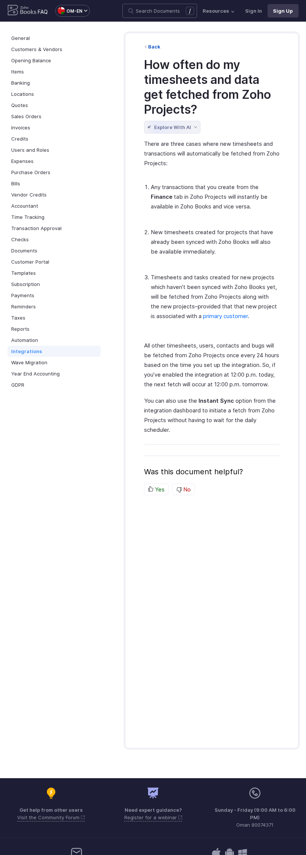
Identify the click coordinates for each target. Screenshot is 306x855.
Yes (159, 489)
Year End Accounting (35, 374)
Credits (19, 139)
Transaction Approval (36, 228)
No (186, 489)
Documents (24, 251)
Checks (20, 239)
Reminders (23, 306)
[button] (69, 11)
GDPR (17, 385)
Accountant (24, 206)
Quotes (19, 105)
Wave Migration (29, 362)
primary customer (225, 316)
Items (17, 72)
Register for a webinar (151, 817)
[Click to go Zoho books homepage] (22, 11)
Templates (23, 273)
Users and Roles (30, 150)
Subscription (25, 284)
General (20, 38)
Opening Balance (31, 60)
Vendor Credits (29, 195)
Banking (20, 83)
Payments (22, 295)
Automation (24, 340)
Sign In (253, 11)
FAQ (43, 12)
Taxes (18, 318)
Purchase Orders (30, 172)
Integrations (26, 351)
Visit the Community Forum (49, 817)
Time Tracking (27, 217)
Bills (15, 183)
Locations (22, 94)
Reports (20, 329)
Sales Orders (26, 116)
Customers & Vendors (36, 49)
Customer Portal (30, 262)
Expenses (22, 161)
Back (154, 47)
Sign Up (283, 11)
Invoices (20, 128)
